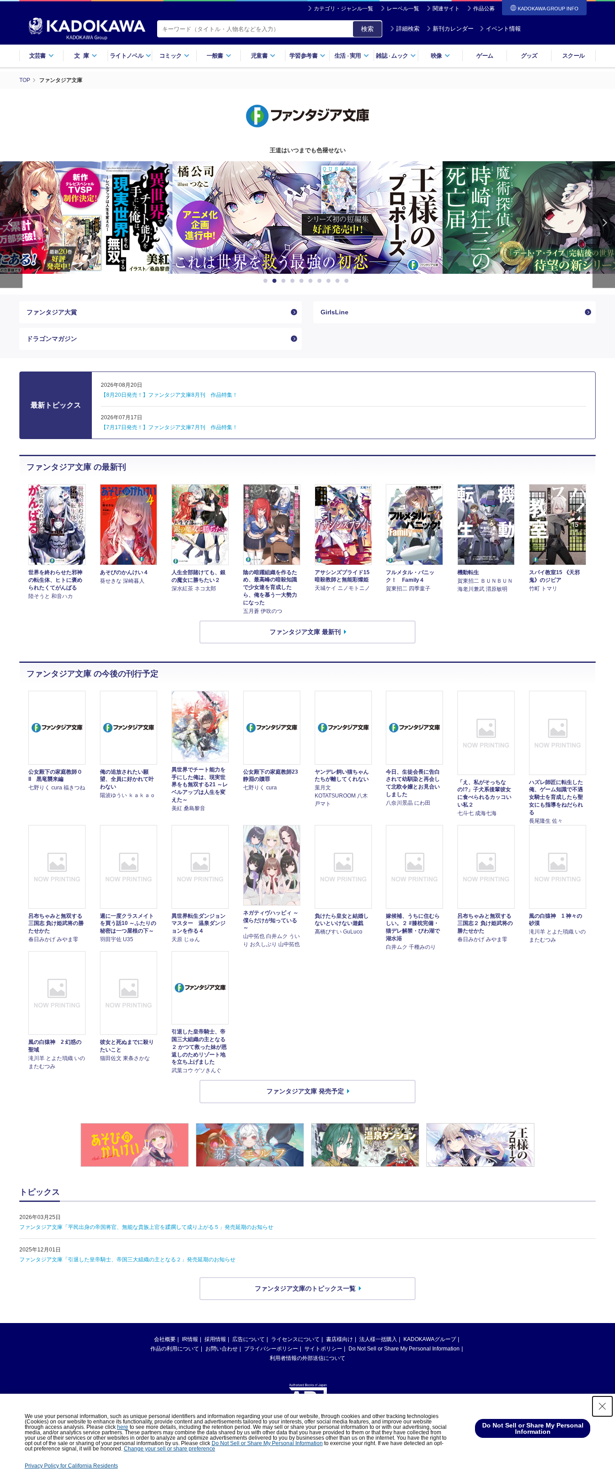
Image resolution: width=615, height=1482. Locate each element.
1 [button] (267, 281)
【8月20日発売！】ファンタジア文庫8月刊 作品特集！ (169, 395)
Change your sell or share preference (169, 1448)
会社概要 (165, 1339)
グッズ (529, 55)
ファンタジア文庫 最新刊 (305, 631)
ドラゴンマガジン (52, 338)
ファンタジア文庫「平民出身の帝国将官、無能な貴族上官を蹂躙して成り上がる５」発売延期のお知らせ (146, 1227)
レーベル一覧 (403, 8)
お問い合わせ (221, 1349)
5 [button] (303, 281)
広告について (248, 1339)
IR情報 (190, 1339)
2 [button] (276, 281)
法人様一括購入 (378, 1339)
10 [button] (348, 281)
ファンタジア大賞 (52, 312)
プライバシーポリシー (271, 1349)
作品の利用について (174, 1349)
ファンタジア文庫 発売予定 (305, 1091)
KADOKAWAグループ (429, 1339)
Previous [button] (11, 224)
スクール (573, 55)
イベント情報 (503, 28)
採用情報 (215, 1339)
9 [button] (339, 281)
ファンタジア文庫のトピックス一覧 (305, 1288)
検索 (367, 28)
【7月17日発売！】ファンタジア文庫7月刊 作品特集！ (169, 427)
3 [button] (285, 281)
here (122, 1427)
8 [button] (330, 281)
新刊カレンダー (453, 28)
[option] (307, 217)
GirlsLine (334, 312)
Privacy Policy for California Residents (71, 1466)
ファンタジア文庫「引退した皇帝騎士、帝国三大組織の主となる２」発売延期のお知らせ (127, 1259)
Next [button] (603, 224)
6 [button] (312, 281)
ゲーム (484, 55)
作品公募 (484, 8)
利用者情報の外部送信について (307, 1358)
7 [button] (321, 281)
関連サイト (446, 8)
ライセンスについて (295, 1339)
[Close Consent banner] (602, 1406)
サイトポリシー (323, 1349)
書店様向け (339, 1339)
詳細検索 (408, 28)
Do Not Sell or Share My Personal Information (404, 1348)
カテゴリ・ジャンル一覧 (343, 8)
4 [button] (294, 281)
